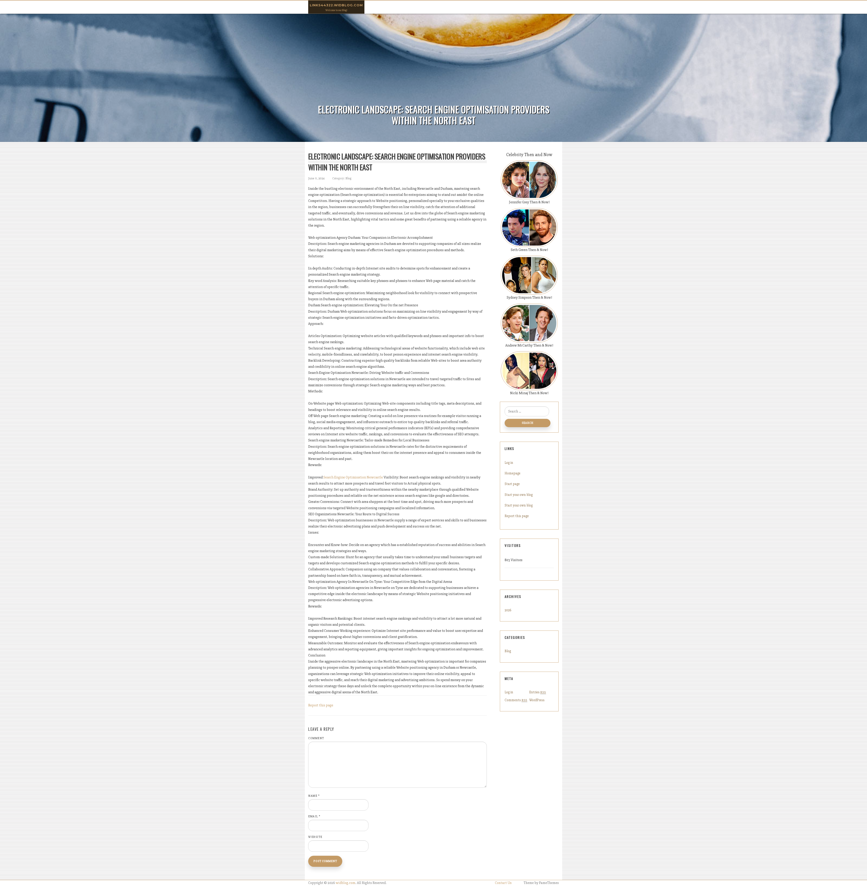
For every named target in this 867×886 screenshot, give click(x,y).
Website (315, 837)
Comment (316, 738)
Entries (537, 692)
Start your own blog (519, 495)
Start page (512, 484)
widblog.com (345, 883)
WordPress (537, 700)
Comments (516, 700)
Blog (348, 178)
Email (314, 816)
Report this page (320, 705)
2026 (508, 610)
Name (314, 796)
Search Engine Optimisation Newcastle (353, 477)
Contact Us (503, 883)
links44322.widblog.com (336, 5)
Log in (509, 463)
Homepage (512, 473)
